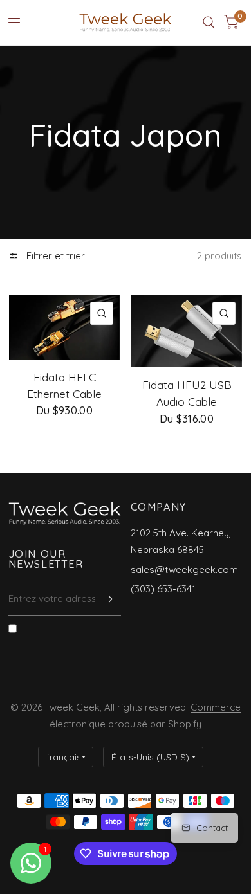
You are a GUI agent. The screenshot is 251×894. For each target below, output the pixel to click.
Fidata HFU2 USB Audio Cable (187, 393)
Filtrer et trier (54, 256)
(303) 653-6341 (163, 589)
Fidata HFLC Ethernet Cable (64, 385)
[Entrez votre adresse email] (108, 599)
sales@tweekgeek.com (184, 569)
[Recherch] (208, 22)
